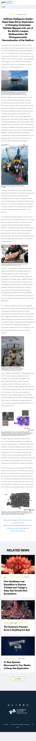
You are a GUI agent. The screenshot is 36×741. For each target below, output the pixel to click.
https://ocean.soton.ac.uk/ (18, 531)
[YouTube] (19, 705)
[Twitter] (8, 705)
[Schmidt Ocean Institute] (7, 2)
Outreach (12, 576)
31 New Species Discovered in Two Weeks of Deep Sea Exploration (17, 665)
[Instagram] (23, 705)
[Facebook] (16, 705)
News (4, 6)
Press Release (13, 14)
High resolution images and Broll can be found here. (18, 520)
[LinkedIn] (12, 705)
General (6, 576)
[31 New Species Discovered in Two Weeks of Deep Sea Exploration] (18, 646)
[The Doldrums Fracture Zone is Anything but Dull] (18, 609)
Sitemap (5, 724)
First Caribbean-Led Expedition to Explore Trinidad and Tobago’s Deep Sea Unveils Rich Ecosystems (15, 587)
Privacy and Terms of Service (20, 724)
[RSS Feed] (27, 705)
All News (18, 678)
